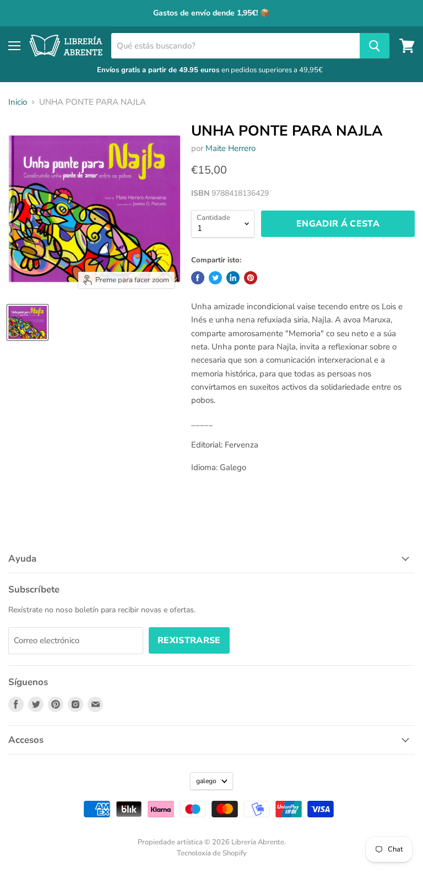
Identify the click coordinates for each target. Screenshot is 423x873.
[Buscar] (374, 45)
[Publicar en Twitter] (215, 277)
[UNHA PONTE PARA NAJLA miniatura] (27, 322)
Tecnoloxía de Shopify (212, 853)
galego (206, 781)
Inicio (17, 102)
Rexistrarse (189, 640)
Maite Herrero (230, 148)
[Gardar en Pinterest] (250, 277)
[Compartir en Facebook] (197, 277)
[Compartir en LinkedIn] (233, 277)
